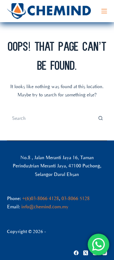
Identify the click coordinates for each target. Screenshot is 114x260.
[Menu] (104, 11)
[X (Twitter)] (85, 252)
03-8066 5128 (75, 198)
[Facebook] (76, 252)
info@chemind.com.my (44, 207)
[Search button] (100, 118)
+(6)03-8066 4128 (40, 198)
